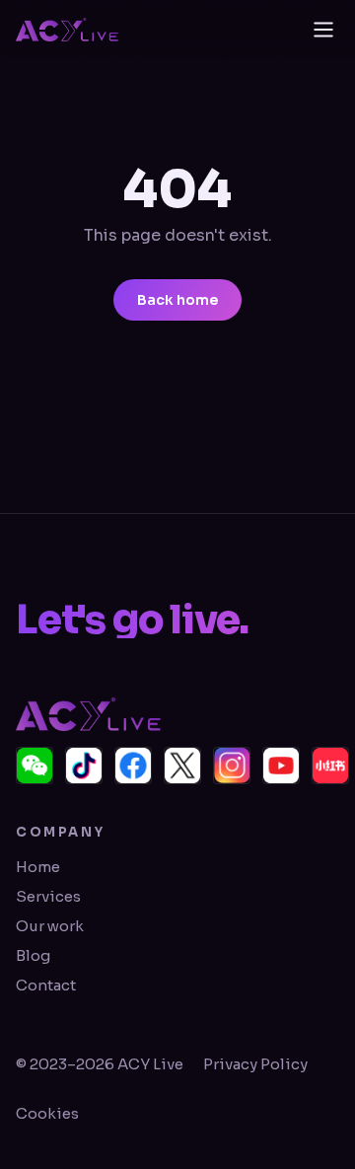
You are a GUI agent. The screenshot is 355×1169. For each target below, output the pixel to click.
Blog (33, 955)
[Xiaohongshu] (330, 765)
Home (38, 866)
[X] (182, 765)
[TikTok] (84, 765)
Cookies (47, 1113)
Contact (46, 985)
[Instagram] (231, 765)
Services (48, 896)
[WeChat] (34, 765)
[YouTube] (281, 765)
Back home (177, 300)
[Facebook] (133, 765)
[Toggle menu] (323, 29)
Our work (50, 925)
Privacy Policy (255, 1064)
